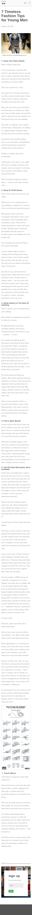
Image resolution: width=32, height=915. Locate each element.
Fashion (3, 862)
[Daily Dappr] (3, 2)
